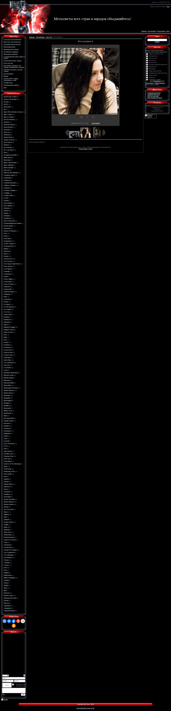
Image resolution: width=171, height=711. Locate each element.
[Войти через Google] (23, 621)
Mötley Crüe (8, 410)
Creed (6, 198)
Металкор (152, 69)
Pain (5, 448)
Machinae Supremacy (11, 372)
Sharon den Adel (9, 499)
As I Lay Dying (8, 150)
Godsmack (7, 274)
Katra (5, 324)
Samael (6, 481)
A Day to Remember (10, 99)
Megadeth (7, 398)
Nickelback (7, 431)
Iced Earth (7, 299)
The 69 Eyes (8, 547)
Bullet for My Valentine (11, 172)
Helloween (7, 294)
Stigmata (6, 529)
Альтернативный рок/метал (158, 64)
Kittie (5, 337)
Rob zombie (8, 474)
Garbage (7, 271)
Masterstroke (8, 393)
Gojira (6, 276)
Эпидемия (7, 608)
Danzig (6, 200)
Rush (5, 476)
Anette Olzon (8, 137)
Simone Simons (9, 504)
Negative (7, 426)
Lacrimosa (7, 347)
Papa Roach (8, 451)
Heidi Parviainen (9, 291)
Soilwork (6, 519)
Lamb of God (8, 352)
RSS (168, 6)
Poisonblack (8, 461)
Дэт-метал (152, 60)
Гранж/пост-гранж (155, 79)
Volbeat (6, 572)
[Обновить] (24, 675)
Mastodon (7, 395)
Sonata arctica (8, 522)
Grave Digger (8, 279)
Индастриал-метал (155, 71)
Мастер (6, 603)
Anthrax (6, 145)
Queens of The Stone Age (12, 464)
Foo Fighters (8, 269)
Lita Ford (7, 365)
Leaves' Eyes (8, 355)
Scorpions (7, 491)
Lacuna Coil (7, 350)
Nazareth (7, 423)
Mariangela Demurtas (11, 388)
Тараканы (7, 605)
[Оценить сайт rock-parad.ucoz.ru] (2, 699)
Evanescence (8, 259)
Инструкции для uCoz (154, 97)
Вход (168, 31)
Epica (5, 253)
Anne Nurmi (7, 142)
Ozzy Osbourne (9, 443)
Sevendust (7, 497)
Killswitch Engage (9, 327)
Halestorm (7, 286)
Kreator (6, 342)
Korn (5, 340)
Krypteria (7, 345)
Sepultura (7, 494)
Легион (6, 600)
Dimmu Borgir (8, 226)
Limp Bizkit (7, 357)
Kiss (5, 335)
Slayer (6, 512)
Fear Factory (8, 261)
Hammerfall (7, 289)
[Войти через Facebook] (14, 621)
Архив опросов (160, 83)
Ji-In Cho (7, 312)
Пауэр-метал (153, 56)
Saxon (6, 489)
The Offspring (8, 555)
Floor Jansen (8, 266)
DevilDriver (7, 218)
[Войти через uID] (5, 621)
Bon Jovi (6, 170)
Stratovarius (8, 535)
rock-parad (96, 123)
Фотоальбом (152, 31)
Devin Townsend (9, 221)
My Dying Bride (9, 418)
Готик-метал (153, 58)
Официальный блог (154, 93)
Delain (6, 213)
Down (6, 236)
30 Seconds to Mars (10, 97)
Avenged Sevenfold (10, 155)
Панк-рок (152, 77)
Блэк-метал (153, 62)
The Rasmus (8, 557)
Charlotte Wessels (10, 183)
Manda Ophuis (8, 378)
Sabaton (6, 479)
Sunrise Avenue (9, 537)
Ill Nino (6, 302)
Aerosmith (7, 107)
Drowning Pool (8, 246)
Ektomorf (7, 251)
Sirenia (6, 507)
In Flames (7, 304)
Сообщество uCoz (153, 94)
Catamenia (7, 178)
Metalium (7, 403)
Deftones (7, 208)
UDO (5, 567)
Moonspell (7, 408)
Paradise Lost (8, 454)
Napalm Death (8, 421)
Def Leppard (8, 205)
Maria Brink (7, 385)
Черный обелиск (9, 610)
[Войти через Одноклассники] (14, 626)
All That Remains (9, 119)
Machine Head (8, 375)
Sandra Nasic (8, 484)
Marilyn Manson (9, 390)
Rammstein (7, 469)
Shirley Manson (9, 502)
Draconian (7, 238)
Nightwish (7, 433)
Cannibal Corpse (9, 175)
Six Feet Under (9, 509)
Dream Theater (9, 243)
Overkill (6, 441)
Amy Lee (7, 132)
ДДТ (5, 590)
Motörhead (7, 413)
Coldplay (6, 193)
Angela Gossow (9, 140)
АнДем (6, 585)
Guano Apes (8, 281)
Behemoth (7, 160)
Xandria (6, 580)
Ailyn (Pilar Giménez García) (13, 112)
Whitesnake (7, 575)
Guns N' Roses (9, 284)
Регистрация (161, 31)
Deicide (6, 210)
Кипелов (6, 593)
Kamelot (6, 317)
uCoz (92, 708)
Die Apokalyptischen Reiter (12, 223)
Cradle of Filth (8, 195)
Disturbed (7, 228)
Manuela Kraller (9, 383)
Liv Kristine (7, 367)
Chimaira (7, 188)
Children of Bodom (10, 185)
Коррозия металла (10, 598)
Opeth (6, 436)
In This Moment (9, 307)
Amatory (6, 122)
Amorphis (7, 129)
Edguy (6, 248)
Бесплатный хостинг (84, 708)
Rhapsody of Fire (9, 471)
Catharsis (7, 180)
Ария (5, 588)
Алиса (6, 583)
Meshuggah (7, 400)
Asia (5, 152)
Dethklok (7, 216)
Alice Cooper (8, 114)
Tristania (6, 562)
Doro (5, 233)
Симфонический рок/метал (158, 73)
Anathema (7, 135)
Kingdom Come (9, 329)
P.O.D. (6, 446)
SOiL (5, 517)
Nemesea (7, 428)
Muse (5, 416)
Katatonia (7, 322)
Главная (143, 31)
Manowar (7, 380)
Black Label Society (10, 162)
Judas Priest (8, 314)
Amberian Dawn (9, 124)
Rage (5, 466)
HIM (5, 297)
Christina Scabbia (9, 190)
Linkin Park (7, 360)
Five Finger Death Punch (12, 264)
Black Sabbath (8, 165)
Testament (7, 545)
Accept (6, 102)
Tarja (5, 542)
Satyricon (7, 486)
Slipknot (6, 514)
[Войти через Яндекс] (18, 621)
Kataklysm (7, 319)
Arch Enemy (8, 147)
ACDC (6, 104)
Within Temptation (9, 578)
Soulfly (6, 524)
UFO (5, 570)
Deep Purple (8, 203)
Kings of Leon (8, 332)
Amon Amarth (8, 127)
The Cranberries (9, 552)
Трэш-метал (153, 75)
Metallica (6, 405)
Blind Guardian (8, 167)
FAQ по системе (153, 96)
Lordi (5, 370)
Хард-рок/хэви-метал (156, 54)
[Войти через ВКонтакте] (9, 621)
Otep (5, 438)
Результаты (149, 83)
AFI (5, 109)
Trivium (6, 565)
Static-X (6, 527)
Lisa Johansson (9, 362)
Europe (6, 256)
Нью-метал (152, 66)
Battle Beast (8, 157)
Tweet (6, 699)
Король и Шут (8, 595)
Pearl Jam (7, 459)
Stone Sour (7, 532)
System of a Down (10, 540)
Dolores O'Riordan (10, 231)
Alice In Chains (8, 117)
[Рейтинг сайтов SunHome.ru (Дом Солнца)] (151, 116)
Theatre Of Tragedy (10, 550)
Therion (6, 560)
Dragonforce (8, 241)
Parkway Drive (8, 456)
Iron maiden (7, 309)
